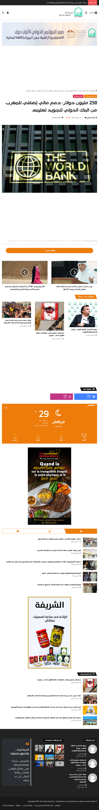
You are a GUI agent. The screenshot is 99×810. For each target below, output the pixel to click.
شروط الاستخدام (8, 805)
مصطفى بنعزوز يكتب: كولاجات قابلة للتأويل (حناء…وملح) (50, 334)
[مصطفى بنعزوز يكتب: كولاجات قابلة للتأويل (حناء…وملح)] (49, 316)
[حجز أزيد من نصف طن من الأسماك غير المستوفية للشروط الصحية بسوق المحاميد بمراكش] (39, 748)
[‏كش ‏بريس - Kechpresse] (70, 12)
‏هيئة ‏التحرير (80, 754)
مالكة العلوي (91, 117)
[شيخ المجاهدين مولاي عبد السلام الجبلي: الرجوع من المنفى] (90, 588)
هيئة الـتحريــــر (27, 805)
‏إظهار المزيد (50, 250)
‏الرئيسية (92, 90)
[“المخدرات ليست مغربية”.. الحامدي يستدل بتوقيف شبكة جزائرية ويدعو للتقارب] (39, 764)
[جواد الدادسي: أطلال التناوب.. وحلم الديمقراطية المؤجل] (82, 314)
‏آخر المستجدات (83, 90)
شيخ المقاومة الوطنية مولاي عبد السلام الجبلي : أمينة (61, 573)
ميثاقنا (18, 805)
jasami (93, 801)
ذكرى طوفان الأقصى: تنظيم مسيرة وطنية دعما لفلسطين (59, 539)
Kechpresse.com (62, 801)
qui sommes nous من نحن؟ (43, 805)
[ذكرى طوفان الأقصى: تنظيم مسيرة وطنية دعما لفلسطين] (90, 542)
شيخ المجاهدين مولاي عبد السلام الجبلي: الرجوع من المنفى (59, 584)
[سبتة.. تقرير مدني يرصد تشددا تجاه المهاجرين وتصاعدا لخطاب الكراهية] (16, 310)
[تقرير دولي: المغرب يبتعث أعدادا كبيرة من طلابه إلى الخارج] (90, 554)
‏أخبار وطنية (78, 96)
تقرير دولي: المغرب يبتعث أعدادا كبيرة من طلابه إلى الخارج (59, 550)
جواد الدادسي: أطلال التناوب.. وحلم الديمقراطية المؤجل (84, 330)
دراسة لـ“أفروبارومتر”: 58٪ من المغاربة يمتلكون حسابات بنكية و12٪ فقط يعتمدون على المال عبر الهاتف (43, 561)
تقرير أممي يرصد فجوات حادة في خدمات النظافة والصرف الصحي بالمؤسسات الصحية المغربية (46, 707)
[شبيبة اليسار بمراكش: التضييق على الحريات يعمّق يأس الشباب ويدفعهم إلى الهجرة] (59, 763)
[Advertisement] (49, 70)
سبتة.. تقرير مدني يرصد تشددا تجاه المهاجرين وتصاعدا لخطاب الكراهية (62, 2)
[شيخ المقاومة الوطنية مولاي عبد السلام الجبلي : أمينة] (90, 576)
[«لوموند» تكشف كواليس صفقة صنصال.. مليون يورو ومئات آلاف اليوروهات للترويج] (49, 764)
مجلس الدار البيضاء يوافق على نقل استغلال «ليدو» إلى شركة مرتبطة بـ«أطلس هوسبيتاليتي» (48, 717)
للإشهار (57, 805)
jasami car (83, 801)
